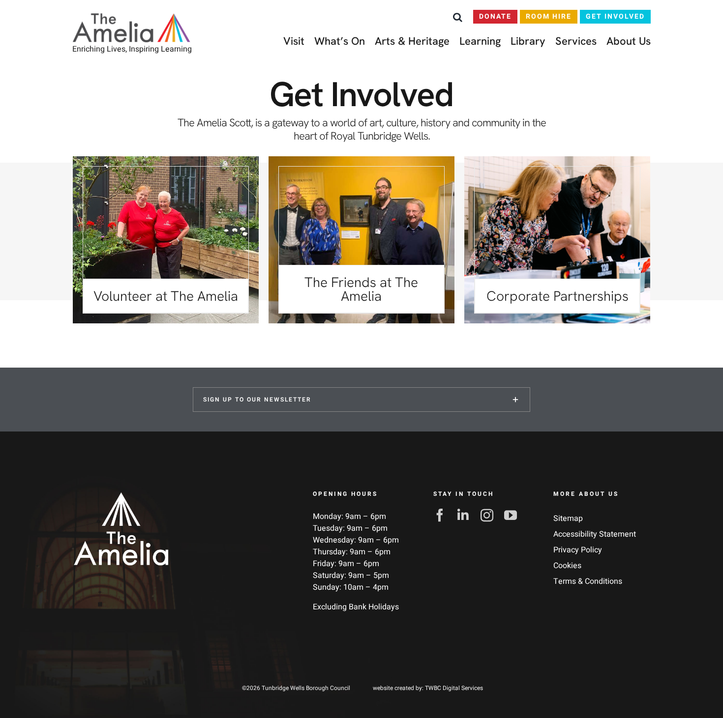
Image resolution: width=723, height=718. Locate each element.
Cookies (567, 566)
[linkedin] (466, 515)
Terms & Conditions (587, 581)
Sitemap (568, 518)
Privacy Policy (577, 550)
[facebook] (442, 515)
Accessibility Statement (594, 534)
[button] (457, 17)
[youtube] (513, 515)
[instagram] (490, 515)
